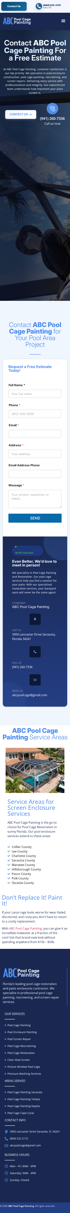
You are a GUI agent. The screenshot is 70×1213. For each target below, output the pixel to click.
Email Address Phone (24, 465)
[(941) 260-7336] (52, 108)
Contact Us (14, 6)
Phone (14, 207)
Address (15, 238)
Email (13, 222)
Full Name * (16, 190)
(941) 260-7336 (52, 118)
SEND (35, 282)
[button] (63, 21)
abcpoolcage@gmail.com (29, 695)
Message (16, 253)
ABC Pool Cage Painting (25, 928)
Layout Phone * (19, 175)
